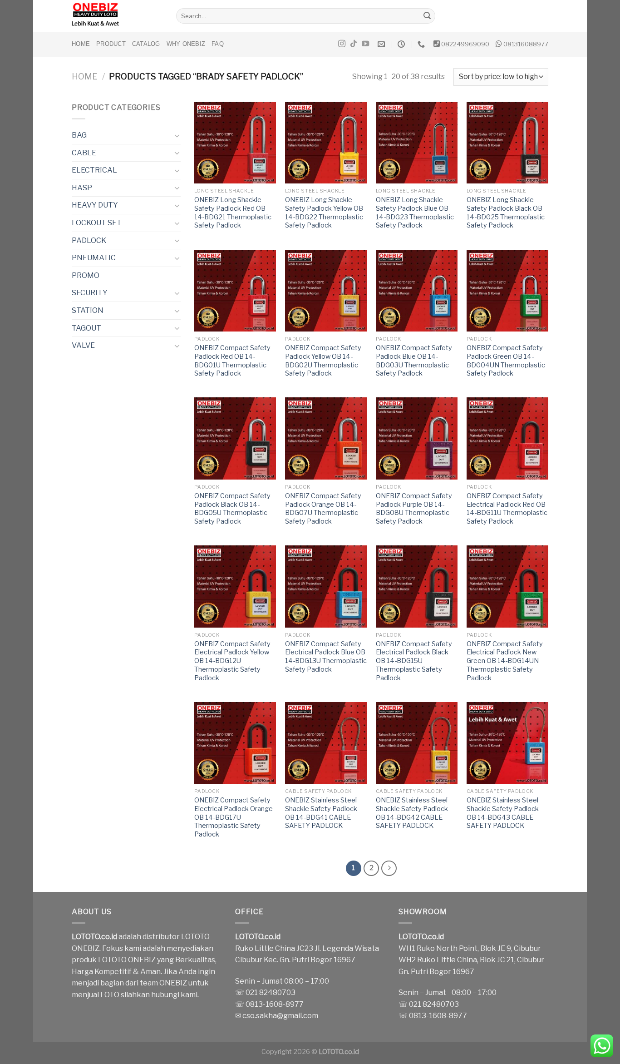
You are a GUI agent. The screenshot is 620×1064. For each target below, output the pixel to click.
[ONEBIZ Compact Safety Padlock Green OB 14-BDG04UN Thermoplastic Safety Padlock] (507, 291)
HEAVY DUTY (95, 205)
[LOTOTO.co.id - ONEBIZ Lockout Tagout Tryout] (117, 16)
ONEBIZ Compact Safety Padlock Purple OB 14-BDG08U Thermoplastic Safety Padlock (414, 508)
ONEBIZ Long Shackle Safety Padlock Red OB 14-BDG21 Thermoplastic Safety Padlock (232, 212)
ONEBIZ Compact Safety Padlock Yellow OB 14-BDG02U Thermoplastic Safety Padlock (323, 360)
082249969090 (465, 44)
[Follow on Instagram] (341, 44)
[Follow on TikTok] (353, 44)
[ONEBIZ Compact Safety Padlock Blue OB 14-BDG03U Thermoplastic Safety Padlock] (417, 291)
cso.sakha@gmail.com (280, 1015)
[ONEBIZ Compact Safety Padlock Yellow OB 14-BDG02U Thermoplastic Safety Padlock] (326, 291)
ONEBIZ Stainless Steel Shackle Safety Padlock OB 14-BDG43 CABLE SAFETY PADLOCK (503, 813)
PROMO (85, 275)
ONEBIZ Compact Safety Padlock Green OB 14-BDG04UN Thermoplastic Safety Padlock (506, 360)
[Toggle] (177, 135)
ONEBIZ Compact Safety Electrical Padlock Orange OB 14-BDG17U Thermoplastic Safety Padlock (233, 817)
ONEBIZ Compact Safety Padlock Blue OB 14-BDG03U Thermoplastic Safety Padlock (414, 360)
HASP (82, 187)
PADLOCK (89, 240)
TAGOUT (86, 328)
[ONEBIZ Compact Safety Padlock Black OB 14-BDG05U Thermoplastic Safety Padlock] (235, 438)
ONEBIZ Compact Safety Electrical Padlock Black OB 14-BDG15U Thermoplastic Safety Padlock (414, 661)
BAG (79, 135)
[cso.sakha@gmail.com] (382, 44)
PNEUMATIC (94, 257)
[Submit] (427, 16)
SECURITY (90, 292)
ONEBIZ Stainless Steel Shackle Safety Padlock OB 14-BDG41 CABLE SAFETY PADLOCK (321, 813)
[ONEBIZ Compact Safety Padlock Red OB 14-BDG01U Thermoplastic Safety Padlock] (235, 291)
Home (81, 43)
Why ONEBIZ (186, 43)
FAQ (218, 43)
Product (111, 43)
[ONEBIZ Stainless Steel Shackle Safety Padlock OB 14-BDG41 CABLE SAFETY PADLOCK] (326, 743)
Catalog (146, 43)
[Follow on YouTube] (365, 44)
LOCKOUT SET (97, 222)
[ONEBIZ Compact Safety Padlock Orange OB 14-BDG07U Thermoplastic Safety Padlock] (326, 438)
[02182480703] (422, 44)
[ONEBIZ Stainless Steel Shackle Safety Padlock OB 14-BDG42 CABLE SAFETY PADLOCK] (417, 743)
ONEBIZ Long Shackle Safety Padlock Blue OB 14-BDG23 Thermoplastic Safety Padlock (415, 212)
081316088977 (525, 44)
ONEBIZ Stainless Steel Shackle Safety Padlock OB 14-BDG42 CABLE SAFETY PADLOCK (412, 813)
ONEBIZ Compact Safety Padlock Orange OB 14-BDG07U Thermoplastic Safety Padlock (323, 508)
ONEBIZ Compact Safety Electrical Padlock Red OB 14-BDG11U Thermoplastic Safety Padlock (507, 508)
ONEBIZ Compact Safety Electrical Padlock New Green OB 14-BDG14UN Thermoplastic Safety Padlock (505, 661)
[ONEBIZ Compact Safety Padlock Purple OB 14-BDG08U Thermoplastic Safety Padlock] (417, 438)
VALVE (83, 345)
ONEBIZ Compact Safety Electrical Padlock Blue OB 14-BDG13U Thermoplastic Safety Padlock (326, 656)
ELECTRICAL (94, 170)
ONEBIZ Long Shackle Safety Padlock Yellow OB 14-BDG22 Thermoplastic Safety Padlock (324, 212)
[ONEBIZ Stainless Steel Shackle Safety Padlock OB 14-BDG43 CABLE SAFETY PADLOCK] (507, 743)
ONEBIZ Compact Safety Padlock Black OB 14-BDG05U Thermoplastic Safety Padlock (232, 508)
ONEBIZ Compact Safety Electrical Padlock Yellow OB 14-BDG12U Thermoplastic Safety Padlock (232, 661)
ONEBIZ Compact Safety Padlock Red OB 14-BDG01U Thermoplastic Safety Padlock (232, 360)
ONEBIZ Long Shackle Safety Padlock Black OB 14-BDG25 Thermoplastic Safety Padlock (506, 212)
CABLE (84, 152)
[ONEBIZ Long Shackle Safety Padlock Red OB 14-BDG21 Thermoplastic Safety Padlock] (235, 142)
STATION (87, 310)
